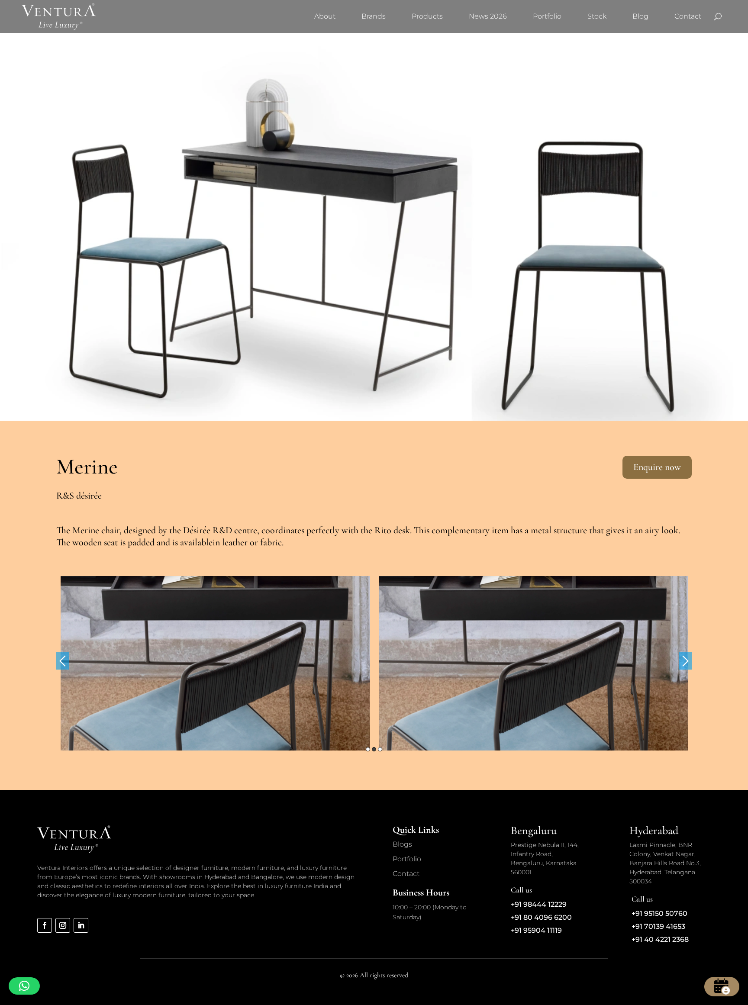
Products (427, 16)
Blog (640, 16)
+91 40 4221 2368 (660, 939)
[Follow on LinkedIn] (81, 925)
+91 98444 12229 (539, 904)
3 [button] (380, 749)
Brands (373, 16)
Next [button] (685, 661)
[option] (215, 663)
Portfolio (547, 16)
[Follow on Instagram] (62, 925)
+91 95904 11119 (536, 930)
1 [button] (368, 749)
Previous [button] (62, 661)
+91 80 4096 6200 (541, 917)
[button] (24, 986)
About (324, 16)
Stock (596, 16)
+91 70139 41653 (658, 926)
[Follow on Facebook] (44, 925)
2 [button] (374, 749)
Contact (687, 16)
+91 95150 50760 (659, 913)
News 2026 (488, 16)
